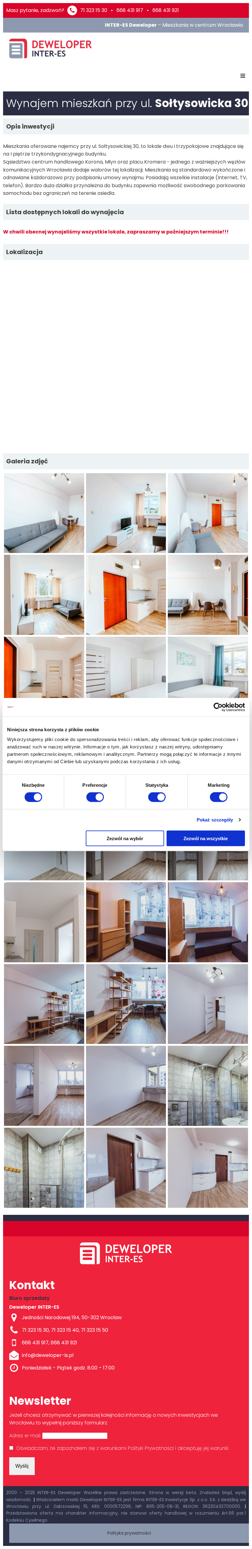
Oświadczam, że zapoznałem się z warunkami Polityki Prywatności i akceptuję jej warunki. (122, 1448)
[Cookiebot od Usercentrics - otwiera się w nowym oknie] (218, 707)
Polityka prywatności (129, 1533)
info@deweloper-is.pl (47, 1355)
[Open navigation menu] (243, 76)
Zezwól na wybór (125, 838)
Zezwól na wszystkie (205, 838)
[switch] (95, 797)
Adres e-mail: (25, 1435)
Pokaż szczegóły (215, 819)
